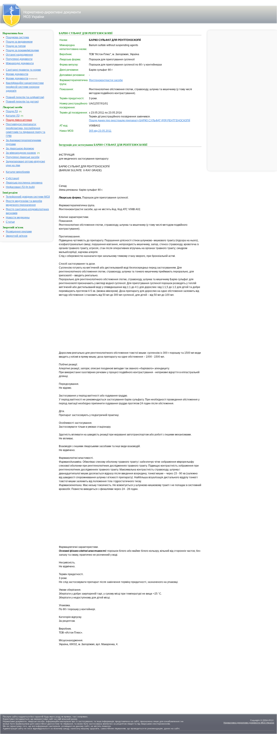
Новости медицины (18, 217)
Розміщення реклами (19, 231)
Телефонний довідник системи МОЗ (28, 196)
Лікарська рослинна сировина (24, 182)
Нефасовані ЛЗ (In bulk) (20, 187)
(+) (20, 111)
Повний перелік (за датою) (22, 101)
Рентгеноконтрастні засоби (106, 80)
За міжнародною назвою (21, 152)
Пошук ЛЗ (12, 111)
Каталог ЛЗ (12, 115)
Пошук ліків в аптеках (19, 120)
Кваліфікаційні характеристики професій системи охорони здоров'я (25, 87)
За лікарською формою (20, 148)
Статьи (10, 221)
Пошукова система (17, 37)
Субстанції (12, 178)
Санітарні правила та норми (23, 69)
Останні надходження (19, 54)
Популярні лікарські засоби (22, 157)
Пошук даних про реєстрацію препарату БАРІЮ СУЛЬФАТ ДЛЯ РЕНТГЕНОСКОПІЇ (139, 120)
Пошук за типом (16, 46)
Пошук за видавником (19, 41)
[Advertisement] (91, 324)
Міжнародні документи (20, 63)
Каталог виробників (18, 171)
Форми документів (17, 74)
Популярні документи (19, 59)
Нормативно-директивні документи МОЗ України (249, 722)
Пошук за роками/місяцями (22, 50)
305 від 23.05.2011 (100, 130)
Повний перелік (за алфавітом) (25, 97)
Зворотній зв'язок (16, 235)
